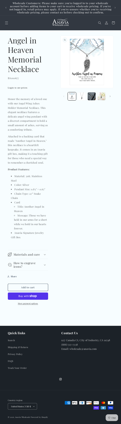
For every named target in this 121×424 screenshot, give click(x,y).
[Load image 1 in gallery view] (72, 96)
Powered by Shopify (39, 417)
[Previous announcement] (6, 8)
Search (11, 340)
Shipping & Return (18, 347)
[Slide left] (63, 96)
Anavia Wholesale (22, 417)
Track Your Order (17, 367)
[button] (6, 22)
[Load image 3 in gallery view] (92, 96)
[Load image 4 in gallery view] (101, 96)
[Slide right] (110, 96)
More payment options (28, 303)
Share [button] (14, 276)
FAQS (10, 361)
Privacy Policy (15, 354)
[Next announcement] (115, 8)
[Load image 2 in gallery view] (82, 96)
